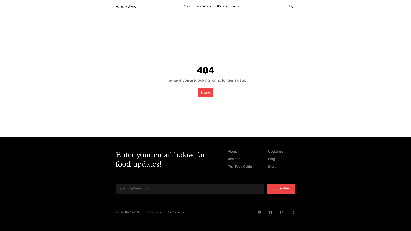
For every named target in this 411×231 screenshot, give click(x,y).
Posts (186, 6)
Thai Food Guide (240, 167)
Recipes (222, 6)
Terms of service (176, 212)
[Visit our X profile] (293, 212)
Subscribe (281, 188)
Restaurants (204, 6)
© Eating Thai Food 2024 (128, 212)
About (236, 6)
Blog (271, 159)
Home (205, 92)
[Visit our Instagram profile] (281, 212)
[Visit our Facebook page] (270, 212)
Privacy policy (154, 212)
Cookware (275, 151)
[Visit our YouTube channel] (259, 212)
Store (272, 167)
